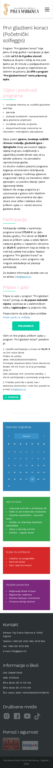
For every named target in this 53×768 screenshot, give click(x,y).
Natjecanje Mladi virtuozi (22, 591)
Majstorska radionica (20, 594)
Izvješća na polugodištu (21, 558)
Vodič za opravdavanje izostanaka (27, 511)
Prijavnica (26, 325)
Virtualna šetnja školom (22, 601)
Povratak (13, 397)
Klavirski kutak (17, 562)
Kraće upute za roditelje (16, 317)
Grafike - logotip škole (21, 532)
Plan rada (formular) (20, 565)
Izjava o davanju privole (22, 529)
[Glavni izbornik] (47, 10)
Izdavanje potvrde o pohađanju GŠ (28, 508)
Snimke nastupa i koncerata (24, 598)
